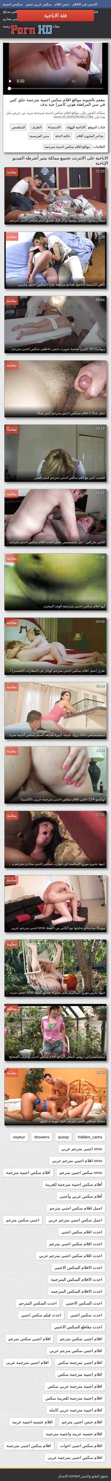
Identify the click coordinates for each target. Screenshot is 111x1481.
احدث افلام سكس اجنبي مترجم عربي (70, 1255)
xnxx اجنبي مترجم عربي (81, 1149)
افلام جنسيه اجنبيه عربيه (32, 1422)
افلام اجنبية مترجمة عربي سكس (75, 1386)
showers (41, 1137)
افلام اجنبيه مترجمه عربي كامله (75, 1410)
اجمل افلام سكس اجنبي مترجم (76, 1208)
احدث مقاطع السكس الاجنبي (78, 1327)
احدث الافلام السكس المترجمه (76, 1291)
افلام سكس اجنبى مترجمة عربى (75, 1457)
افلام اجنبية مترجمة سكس (80, 1374)
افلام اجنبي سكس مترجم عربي (76, 1350)
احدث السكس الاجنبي (84, 1303)
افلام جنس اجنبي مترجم (82, 1422)
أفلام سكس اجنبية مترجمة (28, 1172)
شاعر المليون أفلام (90, 136)
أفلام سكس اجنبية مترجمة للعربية (73, 1184)
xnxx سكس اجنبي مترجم (80, 1172)
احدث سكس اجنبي (86, 1315)
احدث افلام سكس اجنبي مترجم (75, 1244)
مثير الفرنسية (39, 136)
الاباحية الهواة (76, 127)
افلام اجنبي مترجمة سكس (80, 1362)
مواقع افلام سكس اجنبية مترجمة (67, 147)
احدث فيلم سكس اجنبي (41, 1315)
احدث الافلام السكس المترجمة (76, 1279)
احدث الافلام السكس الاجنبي (78, 1267)
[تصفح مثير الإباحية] (31, 29)
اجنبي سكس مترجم (22, 1220)
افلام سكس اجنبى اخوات (81, 1445)
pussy (63, 1137)
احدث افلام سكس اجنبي (81, 1232)
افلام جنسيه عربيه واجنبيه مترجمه (74, 1434)
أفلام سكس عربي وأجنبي (80, 1196)
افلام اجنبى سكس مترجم (81, 1339)
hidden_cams (90, 1137)
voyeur (19, 1137)
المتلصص (18, 127)
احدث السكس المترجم (38, 1303)
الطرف (36, 127)
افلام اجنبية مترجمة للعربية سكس (73, 1398)
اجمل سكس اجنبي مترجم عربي (75, 1220)
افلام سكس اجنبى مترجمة (29, 1445)
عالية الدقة (62, 136)
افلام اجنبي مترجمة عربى (27, 1362)
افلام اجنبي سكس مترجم (29, 1339)
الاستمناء (54, 127)
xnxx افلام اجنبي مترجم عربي (77, 1160)
